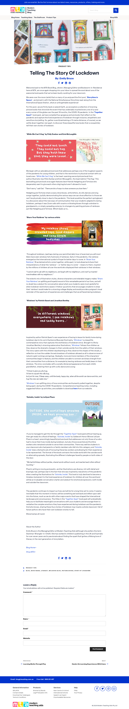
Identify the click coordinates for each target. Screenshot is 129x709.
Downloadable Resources (62, 697)
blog (28, 570)
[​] (17, 10)
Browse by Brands (39, 690)
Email (26, 629)
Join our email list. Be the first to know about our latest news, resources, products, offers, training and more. (64, 2)
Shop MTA (114, 17)
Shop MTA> (31, 552)
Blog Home (15, 17)
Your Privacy (78, 693)
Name (26, 619)
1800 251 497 (49, 679)
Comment (28, 592)
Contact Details (18, 693)
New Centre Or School (61, 690)
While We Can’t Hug (45, 176)
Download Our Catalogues (21, 695)
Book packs (35, 570)
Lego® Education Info (40, 693)
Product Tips (51, 17)
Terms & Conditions (19, 697)
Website (26, 638)
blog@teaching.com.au (24, 679)
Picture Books (67, 570)
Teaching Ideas (26, 17)
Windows (78, 340)
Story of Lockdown (82, 570)
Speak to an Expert (60, 695)
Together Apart (70, 434)
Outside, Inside (64, 437)
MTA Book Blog (55, 570)
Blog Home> (31, 548)
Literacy (44, 570)
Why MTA (16, 690)
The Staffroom (39, 17)
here (76, 389)
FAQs (76, 690)
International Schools (61, 693)
